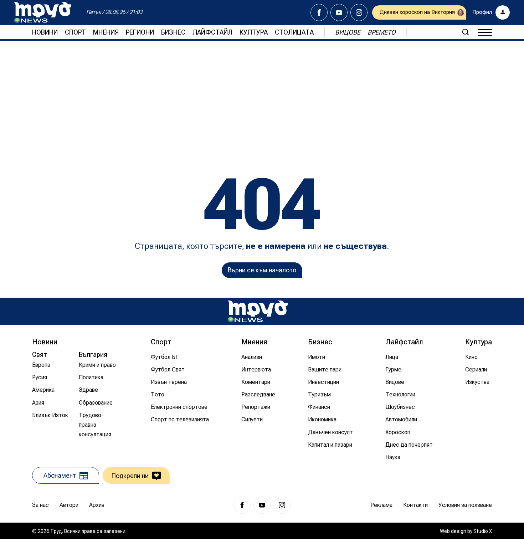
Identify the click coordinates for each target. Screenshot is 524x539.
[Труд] (258, 311)
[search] (465, 32)
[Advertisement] (262, 98)
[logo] (42, 12)
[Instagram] (359, 12)
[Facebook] (319, 12)
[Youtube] (339, 12)
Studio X (482, 531)
